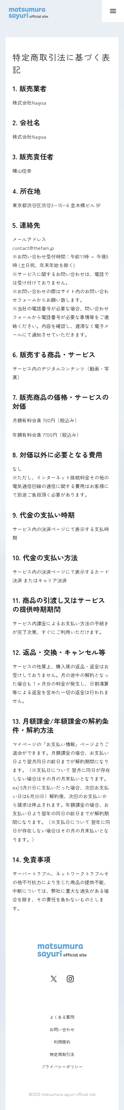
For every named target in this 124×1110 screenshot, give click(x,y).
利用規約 (62, 1041)
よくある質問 (62, 1016)
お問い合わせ (62, 1029)
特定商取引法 (62, 1053)
